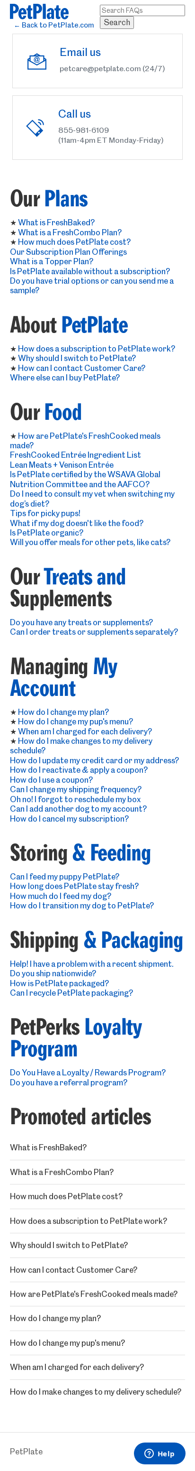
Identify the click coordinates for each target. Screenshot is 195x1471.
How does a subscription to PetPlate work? (96, 348)
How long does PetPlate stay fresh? (74, 886)
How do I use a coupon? (51, 780)
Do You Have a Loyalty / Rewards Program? (88, 1072)
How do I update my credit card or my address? (94, 760)
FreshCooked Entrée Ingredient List (75, 455)
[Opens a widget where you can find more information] (159, 1454)
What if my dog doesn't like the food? (76, 523)
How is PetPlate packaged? (59, 983)
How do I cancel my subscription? (69, 818)
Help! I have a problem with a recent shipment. (92, 964)
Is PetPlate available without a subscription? (90, 271)
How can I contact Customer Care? (81, 368)
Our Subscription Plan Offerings (68, 252)
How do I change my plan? (63, 712)
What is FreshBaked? (56, 222)
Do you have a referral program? (68, 1082)
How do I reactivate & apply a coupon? (79, 770)
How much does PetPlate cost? (74, 242)
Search (117, 22)
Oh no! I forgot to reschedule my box (75, 799)
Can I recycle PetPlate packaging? (71, 993)
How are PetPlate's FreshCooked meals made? (93, 1294)
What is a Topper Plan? (51, 261)
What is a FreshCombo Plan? (70, 232)
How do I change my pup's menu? (75, 721)
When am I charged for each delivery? (85, 731)
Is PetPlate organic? (46, 532)
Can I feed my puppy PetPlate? (64, 876)
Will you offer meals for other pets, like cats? (90, 542)
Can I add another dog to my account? (78, 809)
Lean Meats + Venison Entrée (62, 465)
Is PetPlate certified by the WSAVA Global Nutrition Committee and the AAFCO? (85, 479)
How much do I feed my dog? (60, 896)
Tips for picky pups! (45, 513)
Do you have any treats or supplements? (81, 622)
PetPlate (26, 1451)
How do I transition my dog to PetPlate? (82, 905)
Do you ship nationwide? (53, 973)
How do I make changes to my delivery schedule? (95, 1392)
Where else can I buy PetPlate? (65, 377)
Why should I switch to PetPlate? (77, 358)
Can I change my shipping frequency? (76, 789)
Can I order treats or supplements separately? (94, 632)
